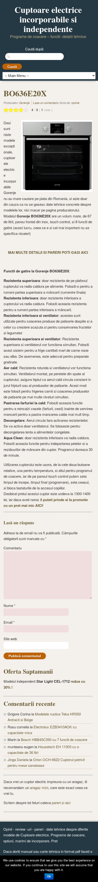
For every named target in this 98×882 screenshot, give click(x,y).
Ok (49, 876)
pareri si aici (61, 802)
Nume (9, 605)
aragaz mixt (39, 787)
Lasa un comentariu (46, 103)
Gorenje (24, 103)
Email (9, 622)
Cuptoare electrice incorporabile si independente (48, 19)
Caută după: (34, 48)
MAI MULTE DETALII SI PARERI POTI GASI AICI (48, 252)
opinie (75, 103)
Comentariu (13, 547)
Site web (10, 638)
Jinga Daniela (18, 759)
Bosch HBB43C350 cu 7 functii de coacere (54, 739)
